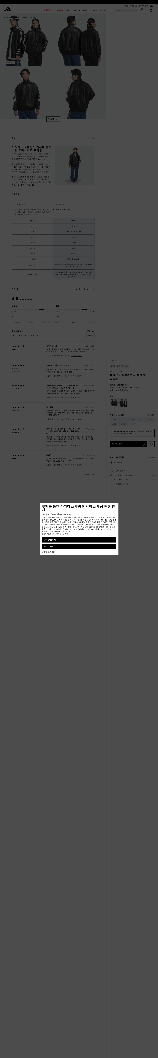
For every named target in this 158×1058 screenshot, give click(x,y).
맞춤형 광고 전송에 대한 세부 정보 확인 (55, 534)
